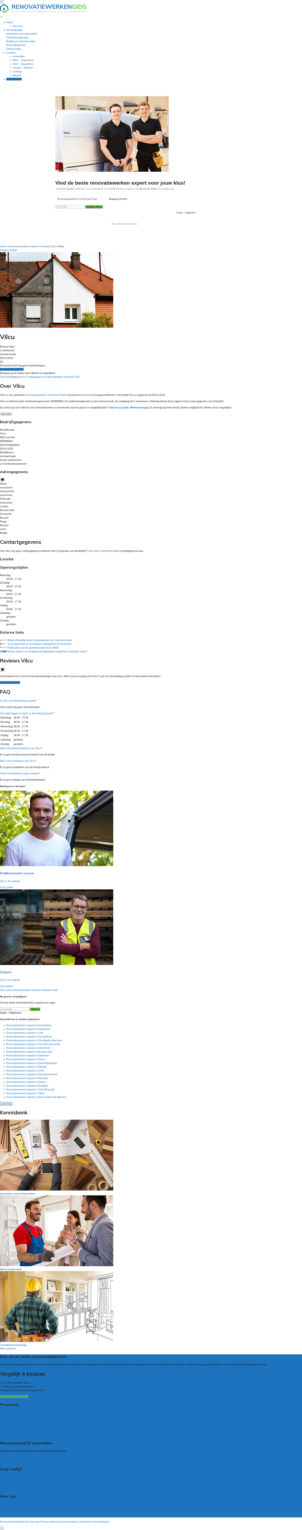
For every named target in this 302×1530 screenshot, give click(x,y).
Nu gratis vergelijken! (12, 369)
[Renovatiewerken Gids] (43, 12)
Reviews (69, 377)
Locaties (11, 52)
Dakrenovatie (13, 49)
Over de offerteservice (12, 1508)
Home (9, 22)
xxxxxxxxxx (6, 487)
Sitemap (34, 1521)
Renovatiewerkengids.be (14, 1521)
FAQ (76, 377)
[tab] (151, 701)
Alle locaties (7, 1435)
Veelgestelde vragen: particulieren (19, 1480)
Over (3, 377)
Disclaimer (85, 1521)
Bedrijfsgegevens (16, 377)
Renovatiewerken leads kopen (17, 1457)
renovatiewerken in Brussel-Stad (46, 395)
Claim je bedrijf (8, 250)
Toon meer (6, 1103)
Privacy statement (51, 1521)
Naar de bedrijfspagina (124, 223)
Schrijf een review (10, 682)
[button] (18, 700)
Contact (4, 1488)
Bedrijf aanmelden (10, 1461)
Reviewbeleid (101, 1521)
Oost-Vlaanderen (9, 1420)
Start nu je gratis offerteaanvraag (128, 407)
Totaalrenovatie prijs (17, 37)
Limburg (17, 71)
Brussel (17, 75)
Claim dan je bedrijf (98, 551)
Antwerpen (19, 56)
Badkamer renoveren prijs (20, 41)
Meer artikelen (8, 1348)
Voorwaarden (70, 1521)
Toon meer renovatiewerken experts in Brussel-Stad (29, 990)
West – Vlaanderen (23, 60)
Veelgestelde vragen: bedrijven (17, 1484)
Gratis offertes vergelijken (14, 1396)
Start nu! (35, 1009)
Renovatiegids (14, 30)
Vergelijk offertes (94, 207)
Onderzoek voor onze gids (14, 1515)
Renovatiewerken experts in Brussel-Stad (32, 246)
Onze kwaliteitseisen (11, 1511)
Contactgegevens (36, 377)
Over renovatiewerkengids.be (16, 1504)
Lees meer (6, 414)
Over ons (18, 26)
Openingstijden (55, 377)
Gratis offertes (14, 79)
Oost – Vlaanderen (23, 64)
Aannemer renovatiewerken (21, 33)
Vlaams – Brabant (23, 67)
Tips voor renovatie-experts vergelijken (21, 1477)
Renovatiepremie (15, 45)
